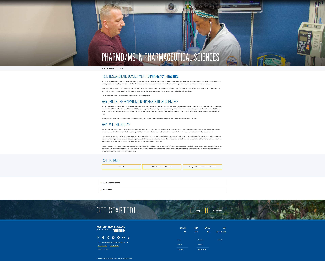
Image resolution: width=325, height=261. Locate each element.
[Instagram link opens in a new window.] (108, 236)
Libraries (200, 240)
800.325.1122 (102, 246)
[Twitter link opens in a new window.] (98, 236)
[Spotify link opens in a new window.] (118, 236)
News (179, 240)
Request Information (108, 68)
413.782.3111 (114, 246)
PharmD (121, 167)
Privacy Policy (109, 258)
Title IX (220, 240)
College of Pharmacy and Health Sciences (202, 167)
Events (180, 245)
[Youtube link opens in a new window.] (123, 236)
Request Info (217, 211)
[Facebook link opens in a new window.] (103, 236)
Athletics (200, 245)
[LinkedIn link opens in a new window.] (113, 236)
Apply (121, 68)
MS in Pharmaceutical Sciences (162, 167)
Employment (202, 249)
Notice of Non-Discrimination (125, 258)
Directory (180, 249)
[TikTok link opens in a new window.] (128, 236)
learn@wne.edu (103, 249)
